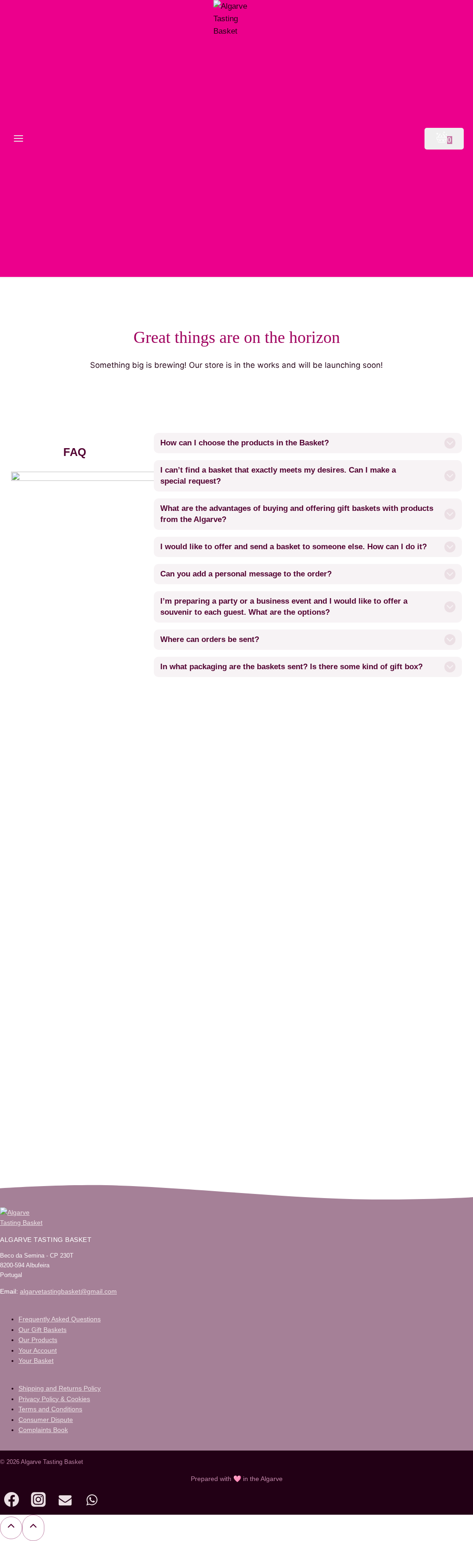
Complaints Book (43, 1429)
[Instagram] (38, 1501)
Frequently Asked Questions (59, 1319)
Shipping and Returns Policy (59, 1388)
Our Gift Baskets (42, 1329)
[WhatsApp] (91, 1501)
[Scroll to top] (11, 1528)
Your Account (37, 1350)
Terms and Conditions (50, 1409)
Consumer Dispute (45, 1419)
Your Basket (36, 1360)
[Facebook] (11, 1501)
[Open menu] (18, 138)
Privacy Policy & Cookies (54, 1399)
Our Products (37, 1339)
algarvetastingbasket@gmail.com (68, 1291)
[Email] (65, 1501)
